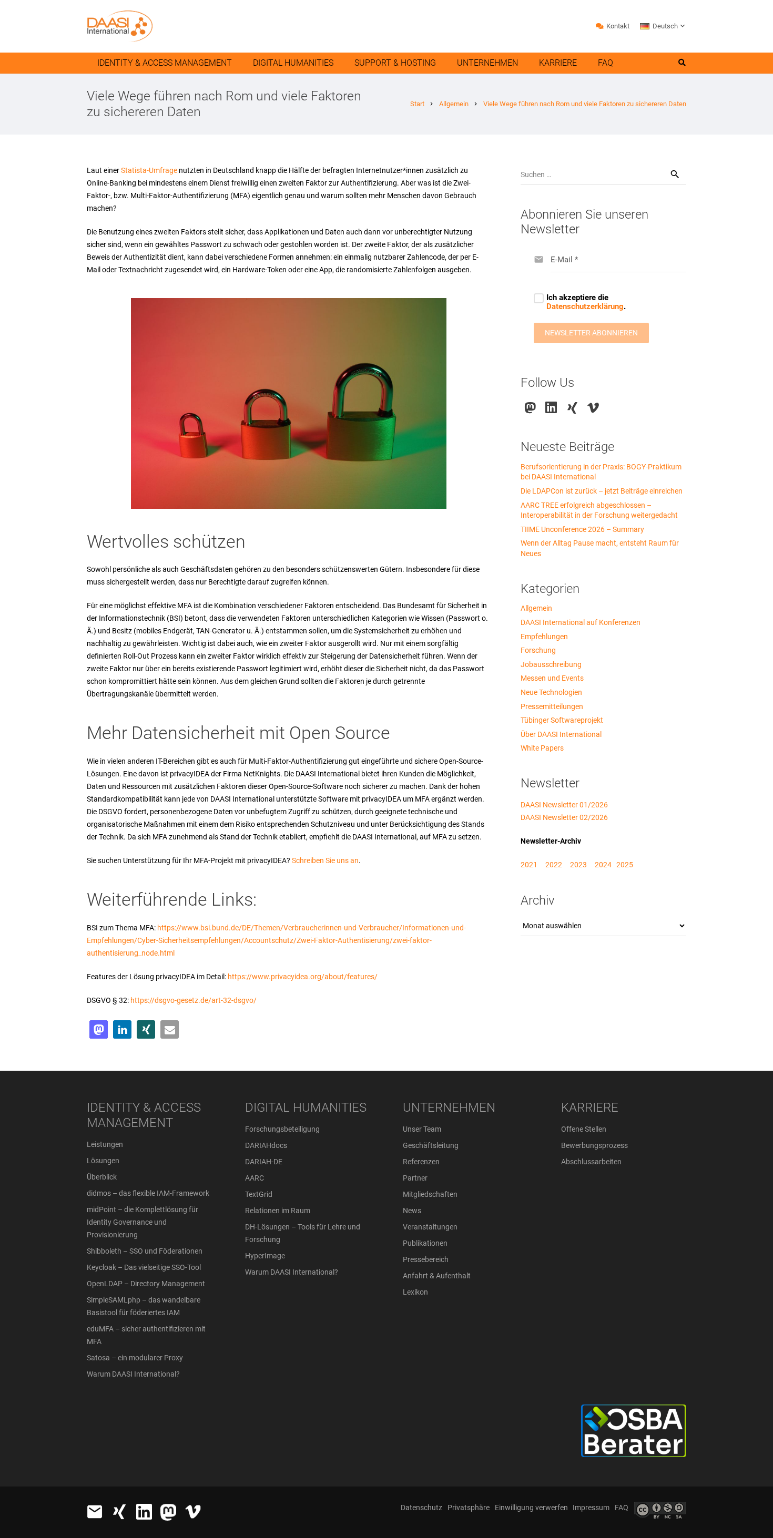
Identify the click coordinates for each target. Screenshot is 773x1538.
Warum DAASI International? (133, 1374)
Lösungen (103, 1160)
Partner (415, 1178)
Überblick (102, 1177)
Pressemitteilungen (552, 706)
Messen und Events (552, 678)
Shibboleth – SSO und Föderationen (144, 1251)
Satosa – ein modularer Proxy (135, 1358)
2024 (603, 864)
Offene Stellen (583, 1129)
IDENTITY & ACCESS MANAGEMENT (144, 1115)
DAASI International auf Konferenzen (580, 622)
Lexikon (415, 1292)
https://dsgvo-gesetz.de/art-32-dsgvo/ (193, 1000)
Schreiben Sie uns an (325, 860)
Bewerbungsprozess (594, 1145)
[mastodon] (530, 407)
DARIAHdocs (266, 1145)
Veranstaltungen (430, 1227)
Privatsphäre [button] (468, 1507)
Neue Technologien (551, 692)
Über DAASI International (561, 734)
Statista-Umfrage (148, 170)
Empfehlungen (544, 636)
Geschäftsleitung (431, 1145)
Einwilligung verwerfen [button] (531, 1507)
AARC (254, 1178)
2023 (578, 864)
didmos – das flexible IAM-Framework (148, 1193)
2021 (529, 864)
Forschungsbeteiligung (282, 1129)
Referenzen (421, 1161)
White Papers (542, 748)
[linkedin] (551, 407)
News (412, 1210)
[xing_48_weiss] (119, 1512)
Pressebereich (426, 1259)
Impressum (591, 1507)
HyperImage (265, 1256)
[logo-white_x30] (168, 1512)
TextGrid (258, 1194)
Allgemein (536, 608)
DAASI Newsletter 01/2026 (564, 805)
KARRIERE (589, 1107)
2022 (553, 864)
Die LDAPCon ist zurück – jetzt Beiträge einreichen (602, 491)
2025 (624, 864)
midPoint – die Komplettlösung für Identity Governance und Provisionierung (142, 1222)
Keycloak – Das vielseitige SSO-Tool (144, 1267)
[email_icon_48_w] (95, 1512)
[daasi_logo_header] (119, 26)
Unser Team (422, 1129)
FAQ (621, 1507)
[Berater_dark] (595, 1430)
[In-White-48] (144, 1512)
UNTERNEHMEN (449, 1107)
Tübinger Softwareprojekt (562, 720)
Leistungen (105, 1144)
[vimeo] (593, 407)
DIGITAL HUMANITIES (306, 1107)
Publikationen (425, 1243)
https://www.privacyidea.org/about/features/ (303, 976)
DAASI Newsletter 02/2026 (564, 817)
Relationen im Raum (277, 1210)
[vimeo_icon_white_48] (193, 1512)
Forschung (538, 650)
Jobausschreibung (551, 664)
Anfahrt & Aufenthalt (437, 1276)
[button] (663, 26)
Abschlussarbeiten (591, 1161)
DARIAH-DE (263, 1161)
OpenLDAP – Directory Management (146, 1283)
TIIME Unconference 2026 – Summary (582, 529)
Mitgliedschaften (430, 1194)
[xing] (572, 407)
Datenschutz (421, 1507)
